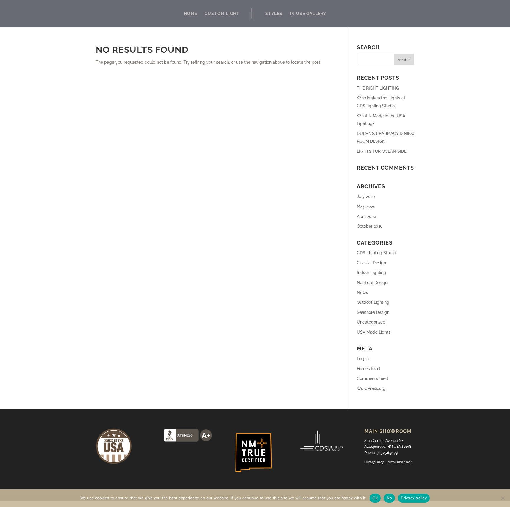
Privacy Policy (374, 462)
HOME (190, 14)
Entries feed (368, 368)
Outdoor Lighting (373, 302)
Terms (390, 462)
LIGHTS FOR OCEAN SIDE (381, 151)
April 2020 (366, 216)
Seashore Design (373, 312)
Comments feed (372, 378)
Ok (375, 497)
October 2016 (369, 226)
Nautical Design (372, 282)
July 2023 (366, 196)
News (362, 292)
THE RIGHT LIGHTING (378, 88)
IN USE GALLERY (308, 14)
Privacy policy (414, 497)
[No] (503, 498)
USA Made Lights (373, 332)
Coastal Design (371, 262)
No (389, 497)
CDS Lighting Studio (376, 252)
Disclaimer (404, 462)
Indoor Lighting (371, 272)
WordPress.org (371, 388)
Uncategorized (371, 322)
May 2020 (366, 206)
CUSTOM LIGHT (222, 14)
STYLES (273, 14)
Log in (363, 358)
